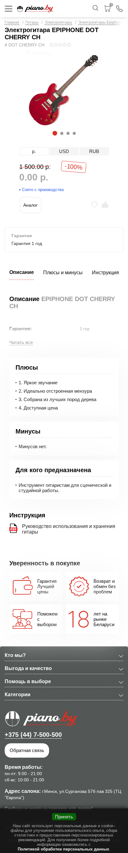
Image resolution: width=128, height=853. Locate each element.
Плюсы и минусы (63, 272)
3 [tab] (67, 133)
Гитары (32, 22)
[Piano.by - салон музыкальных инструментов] (35, 8)
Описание (21, 272)
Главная (12, 22)
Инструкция (105, 272)
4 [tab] (74, 133)
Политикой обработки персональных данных (63, 849)
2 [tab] (61, 133)
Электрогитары (58, 22)
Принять (64, 816)
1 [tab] (54, 133)
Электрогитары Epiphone (100, 22)
